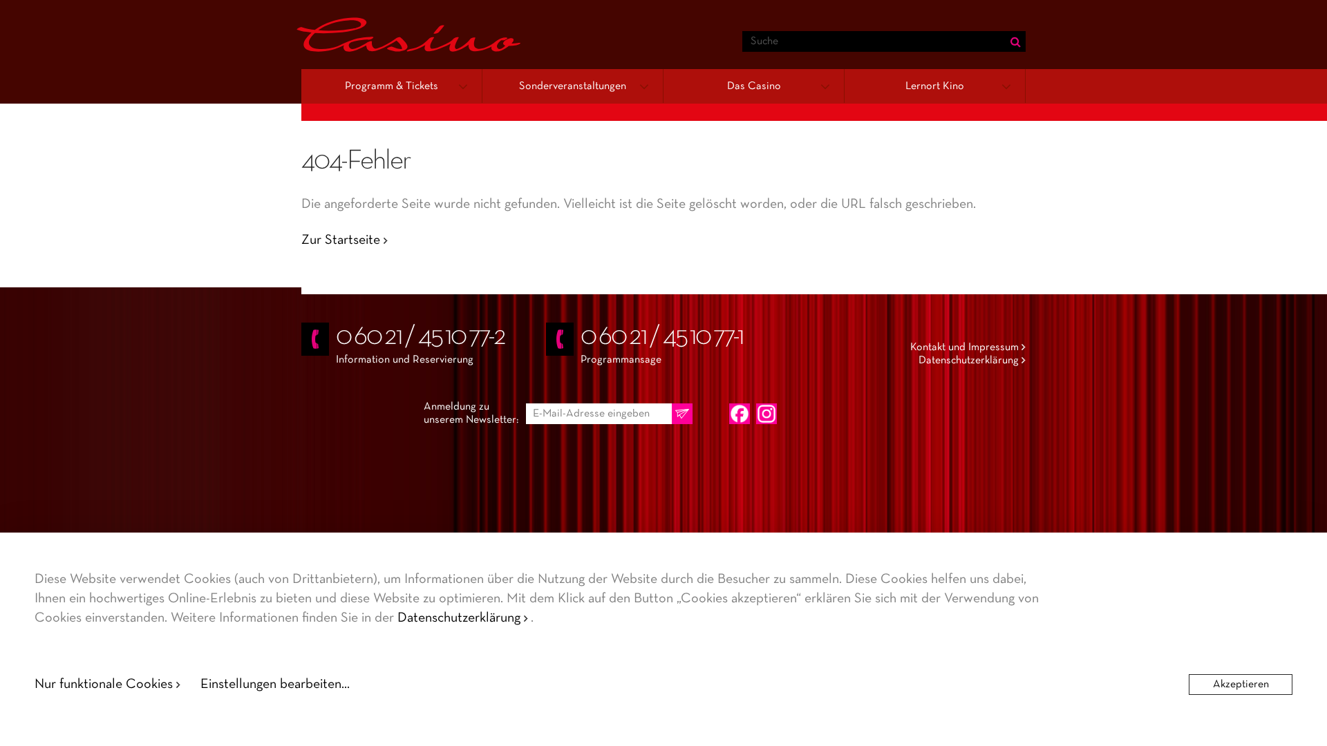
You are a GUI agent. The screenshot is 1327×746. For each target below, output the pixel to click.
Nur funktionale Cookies (104, 684)
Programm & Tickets (391, 86)
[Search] (1015, 41)
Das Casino (754, 86)
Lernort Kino (934, 86)
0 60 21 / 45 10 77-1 (662, 337)
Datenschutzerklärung (969, 360)
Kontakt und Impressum (964, 347)
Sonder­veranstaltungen (572, 86)
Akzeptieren (1241, 684)
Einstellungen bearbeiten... (275, 684)
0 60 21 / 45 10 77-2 (420, 337)
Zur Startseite (340, 240)
